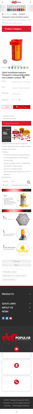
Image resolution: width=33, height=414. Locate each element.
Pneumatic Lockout (9, 272)
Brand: (5, 118)
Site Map (7, 406)
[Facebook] (3, 318)
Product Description (11, 123)
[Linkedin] (7, 318)
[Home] (16, 128)
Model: (5, 116)
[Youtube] (10, 318)
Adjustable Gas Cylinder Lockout (14, 276)
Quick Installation (9, 280)
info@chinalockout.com (16, 353)
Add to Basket (23, 107)
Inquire (7, 107)
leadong (26, 406)
